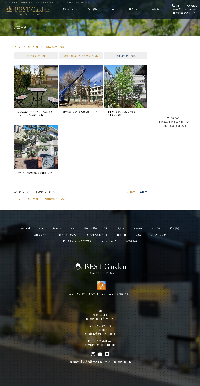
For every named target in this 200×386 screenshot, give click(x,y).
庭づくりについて (67, 234)
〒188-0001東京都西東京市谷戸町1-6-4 (175, 120)
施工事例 (174, 228)
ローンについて (108, 241)
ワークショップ (158, 234)
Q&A (138, 234)
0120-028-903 (186, 5)
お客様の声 (131, 241)
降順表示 (144, 192)
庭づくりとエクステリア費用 (77, 241)
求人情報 (156, 228)
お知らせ (138, 228)
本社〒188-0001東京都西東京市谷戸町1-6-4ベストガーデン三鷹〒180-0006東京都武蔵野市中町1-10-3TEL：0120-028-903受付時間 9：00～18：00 (100, 328)
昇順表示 (132, 192)
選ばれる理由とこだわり (96, 228)
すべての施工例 (36, 56)
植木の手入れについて (97, 234)
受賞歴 (121, 228)
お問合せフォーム (185, 12)
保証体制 (121, 234)
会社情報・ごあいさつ (32, 228)
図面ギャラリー (41, 234)
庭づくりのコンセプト (63, 228)
